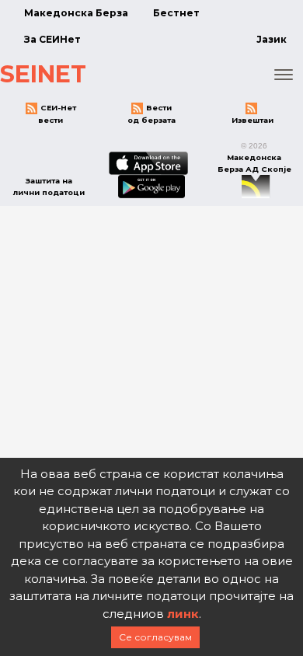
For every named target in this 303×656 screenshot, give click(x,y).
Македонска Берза (76, 13)
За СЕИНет (52, 39)
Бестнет (176, 13)
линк (183, 613)
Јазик (271, 39)
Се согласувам (155, 637)
